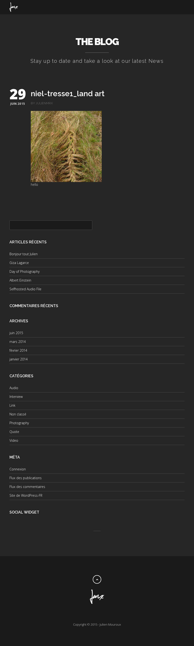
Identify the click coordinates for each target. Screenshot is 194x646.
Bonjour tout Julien (23, 254)
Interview (16, 396)
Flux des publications (25, 478)
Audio (13, 388)
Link (12, 405)
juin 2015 (16, 333)
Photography (19, 423)
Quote (14, 431)
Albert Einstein (20, 280)
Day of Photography (24, 271)
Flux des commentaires (27, 486)
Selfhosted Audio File (25, 289)
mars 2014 (17, 341)
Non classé (17, 414)
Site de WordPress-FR (25, 495)
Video (13, 440)
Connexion (17, 469)
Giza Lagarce (19, 262)
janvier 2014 (18, 359)
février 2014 (18, 350)
